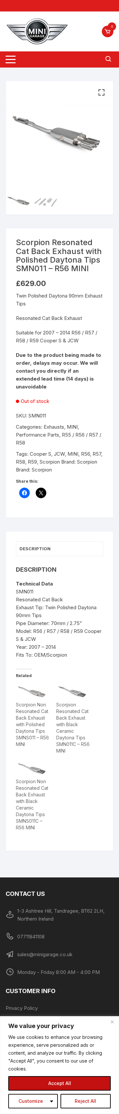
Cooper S (40, 454)
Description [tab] (35, 548)
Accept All (59, 1083)
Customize (31, 1101)
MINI (72, 427)
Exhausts (54, 427)
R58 (20, 462)
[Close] (112, 1022)
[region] (59, 1065)
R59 (32, 462)
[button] (101, 93)
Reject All (85, 1101)
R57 (97, 454)
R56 (85, 454)
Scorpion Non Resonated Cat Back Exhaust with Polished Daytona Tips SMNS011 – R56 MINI (32, 724)
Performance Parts (37, 435)
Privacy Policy (22, 1008)
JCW (59, 454)
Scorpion (50, 462)
